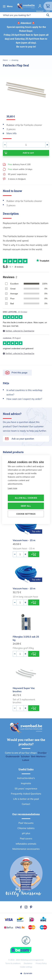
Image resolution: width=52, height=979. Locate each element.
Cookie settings (26, 967)
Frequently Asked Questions (26, 793)
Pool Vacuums (26, 822)
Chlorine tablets (26, 828)
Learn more (12, 488)
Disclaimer (28, 963)
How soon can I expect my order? (24, 398)
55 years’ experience (26, 788)
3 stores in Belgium (17, 179)
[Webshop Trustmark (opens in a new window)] (26, 950)
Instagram (26, 907)
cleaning (14, 60)
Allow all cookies (26, 498)
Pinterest (31, 907)
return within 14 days (20, 169)
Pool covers (26, 838)
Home (5, 60)
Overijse (42, 752)
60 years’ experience (17, 174)
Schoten (25, 756)
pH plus (26, 833)
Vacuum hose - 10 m (24, 588)
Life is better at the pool (26, 798)
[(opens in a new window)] (26, 973)
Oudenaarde (13, 756)
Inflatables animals (26, 843)
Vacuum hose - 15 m (24, 540)
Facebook (20, 907)
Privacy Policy (41, 963)
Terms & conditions (13, 963)
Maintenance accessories (26, 848)
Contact (26, 804)
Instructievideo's (26, 778)
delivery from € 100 (19, 164)
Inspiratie (26, 783)
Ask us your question (23, 438)
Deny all (26, 506)
